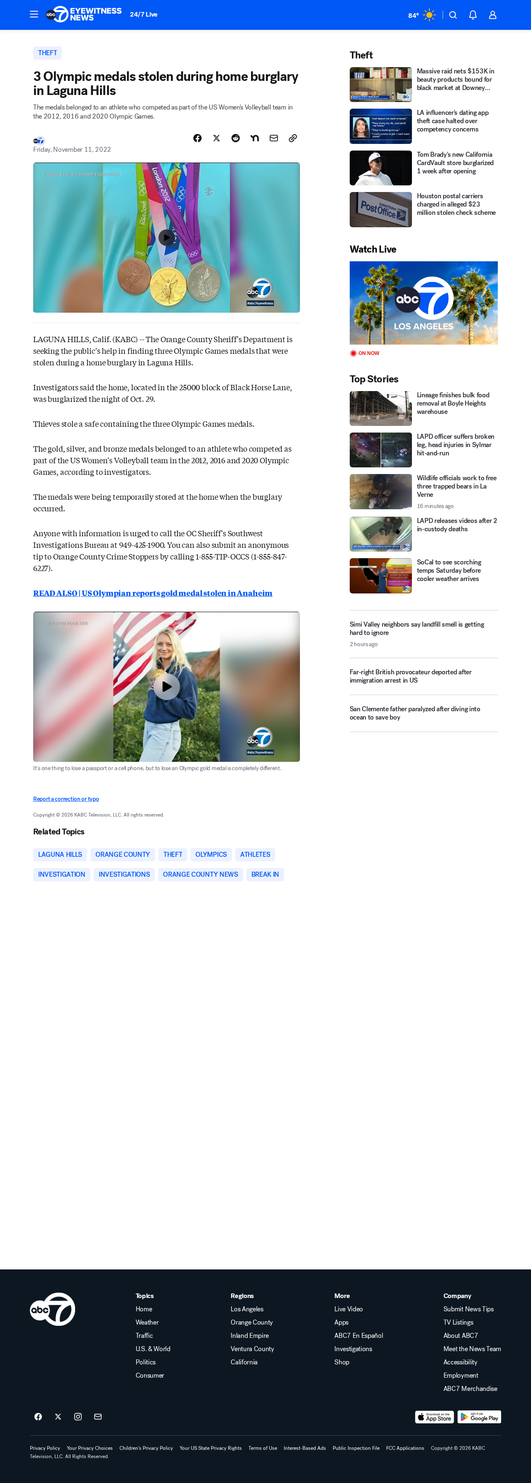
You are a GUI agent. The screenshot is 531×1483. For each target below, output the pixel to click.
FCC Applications (405, 1448)
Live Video (348, 1309)
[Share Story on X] (216, 138)
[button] (34, 14)
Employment (460, 1375)
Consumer (150, 1375)
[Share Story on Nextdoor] (255, 138)
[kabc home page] (52, 1309)
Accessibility (460, 1362)
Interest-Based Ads (305, 1448)
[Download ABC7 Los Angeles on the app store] (435, 1417)
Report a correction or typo (66, 799)
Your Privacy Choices (90, 1448)
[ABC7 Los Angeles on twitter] (58, 1417)
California (244, 1362)
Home (144, 1309)
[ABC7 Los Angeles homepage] (84, 15)
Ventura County (252, 1349)
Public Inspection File (356, 1448)
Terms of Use (262, 1448)
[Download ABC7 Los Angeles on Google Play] (479, 1417)
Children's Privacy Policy (146, 1448)
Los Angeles (247, 1309)
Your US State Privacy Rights (211, 1448)
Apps (341, 1322)
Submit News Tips (468, 1309)
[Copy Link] (293, 138)
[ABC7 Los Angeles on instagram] (78, 1417)
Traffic (144, 1335)
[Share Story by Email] (274, 138)
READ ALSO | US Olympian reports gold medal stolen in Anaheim (153, 592)
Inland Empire (250, 1335)
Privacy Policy (45, 1448)
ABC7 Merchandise (470, 1389)
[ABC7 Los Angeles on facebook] (38, 1417)
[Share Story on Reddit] (236, 138)
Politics (146, 1362)
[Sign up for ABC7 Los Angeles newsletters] (98, 1417)
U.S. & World (153, 1349)
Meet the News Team (472, 1349)
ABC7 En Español (358, 1335)
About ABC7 (460, 1335)
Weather (147, 1322)
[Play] (424, 303)
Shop (341, 1362)
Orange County (252, 1322)
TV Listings (458, 1322)
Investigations (353, 1349)
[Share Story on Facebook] (197, 138)
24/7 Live (144, 14)
